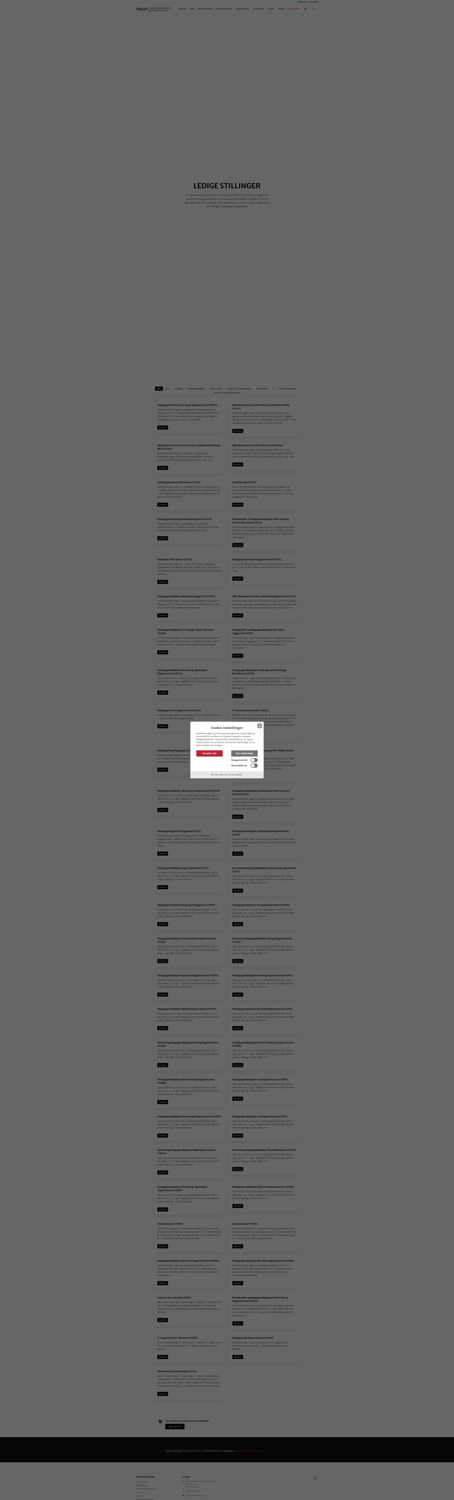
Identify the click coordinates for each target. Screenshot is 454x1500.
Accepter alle (209, 753)
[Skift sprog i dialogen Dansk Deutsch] (259, 726)
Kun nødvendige (244, 753)
